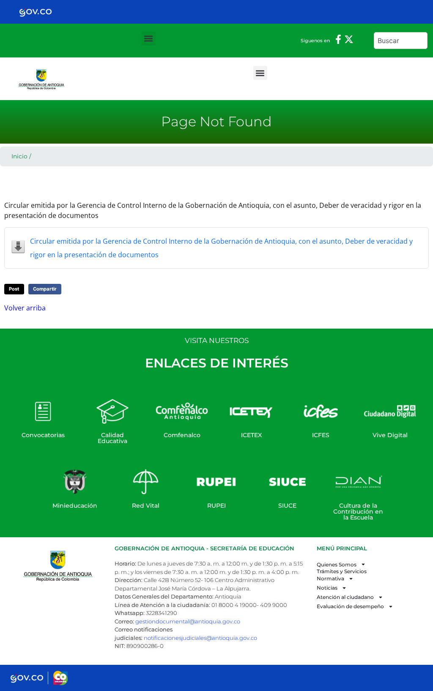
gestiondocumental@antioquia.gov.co (187, 621)
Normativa (330, 578)
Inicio (19, 156)
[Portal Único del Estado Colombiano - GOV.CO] (35, 12)
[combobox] (401, 40)
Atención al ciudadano (345, 597)
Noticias (327, 588)
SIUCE (287, 505)
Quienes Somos (336, 564)
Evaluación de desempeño (350, 606)
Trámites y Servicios (342, 571)
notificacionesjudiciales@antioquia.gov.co (200, 637)
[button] (149, 39)
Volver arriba (25, 308)
